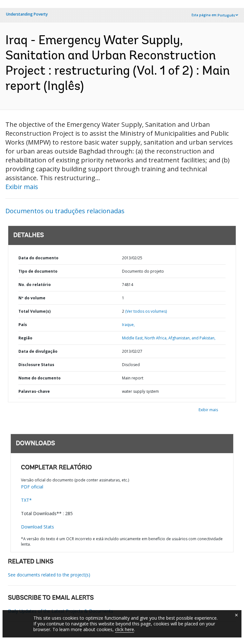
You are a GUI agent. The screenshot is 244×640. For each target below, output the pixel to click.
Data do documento (38, 258)
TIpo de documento (38, 271)
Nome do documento (39, 378)
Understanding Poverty (27, 14)
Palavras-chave (34, 391)
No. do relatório (34, 284)
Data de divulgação (38, 351)
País (22, 324)
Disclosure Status (36, 364)
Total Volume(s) (34, 311)
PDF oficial (32, 487)
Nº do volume (31, 298)
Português (226, 15)
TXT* (26, 500)
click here (124, 629)
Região (25, 338)
